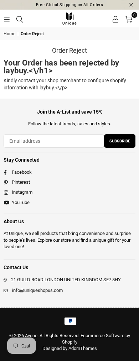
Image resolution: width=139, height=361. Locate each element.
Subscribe (119, 141)
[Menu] (6, 18)
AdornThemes (82, 348)
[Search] (19, 18)
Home (9, 33)
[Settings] (115, 18)
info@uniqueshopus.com (37, 290)
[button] (128, 18)
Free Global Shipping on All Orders (69, 4)
